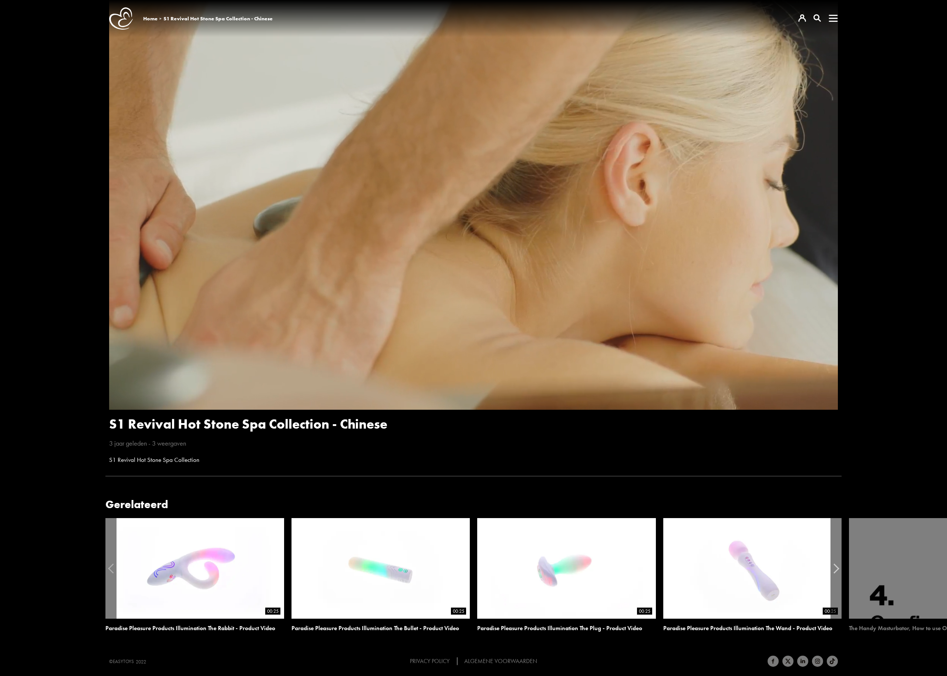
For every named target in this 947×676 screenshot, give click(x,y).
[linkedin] (802, 661)
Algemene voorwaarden (500, 661)
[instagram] (817, 661)
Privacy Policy (429, 661)
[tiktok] (832, 661)
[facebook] (773, 661)
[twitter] (787, 661)
